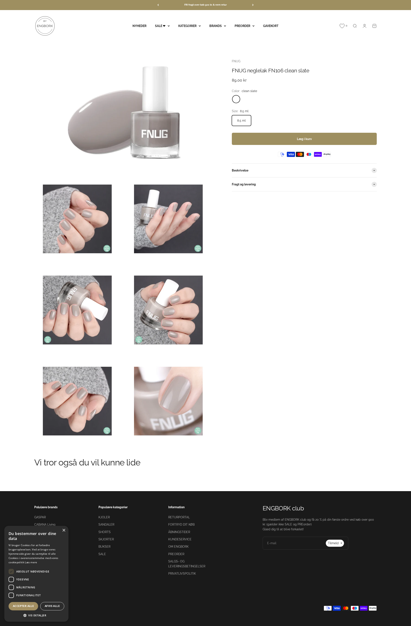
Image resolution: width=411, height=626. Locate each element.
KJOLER (104, 517)
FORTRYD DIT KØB (181, 524)
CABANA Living (44, 524)
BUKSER (104, 546)
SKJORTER (106, 539)
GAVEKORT (270, 25)
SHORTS (104, 532)
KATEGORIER (187, 25)
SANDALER (106, 524)
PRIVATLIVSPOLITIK (182, 573)
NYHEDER (139, 25)
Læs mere (31, 562)
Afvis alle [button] (52, 606)
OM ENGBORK (178, 546)
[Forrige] (158, 5)
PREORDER (242, 25)
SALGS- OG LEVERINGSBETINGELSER (186, 564)
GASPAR (40, 517)
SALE (102, 554)
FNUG (236, 61)
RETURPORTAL (179, 517)
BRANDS (215, 25)
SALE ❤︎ (160, 25)
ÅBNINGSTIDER (179, 532)
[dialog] (36, 574)
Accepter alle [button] (23, 606)
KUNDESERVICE (180, 539)
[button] (36, 615)
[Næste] (253, 5)
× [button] (63, 530)
